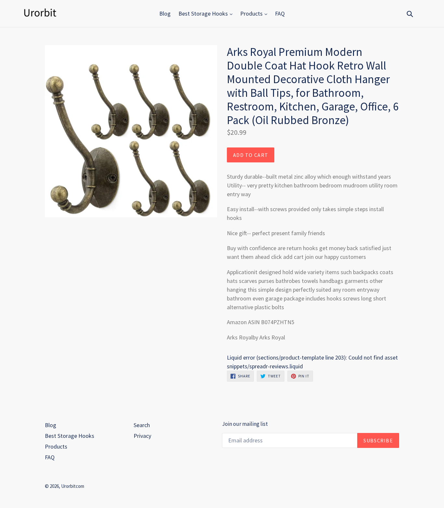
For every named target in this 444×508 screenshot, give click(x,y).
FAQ (280, 13)
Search (142, 425)
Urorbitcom (72, 486)
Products (252, 13)
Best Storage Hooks (203, 13)
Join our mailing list (245, 424)
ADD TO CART (250, 155)
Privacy (142, 435)
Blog (165, 13)
